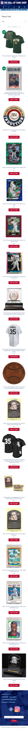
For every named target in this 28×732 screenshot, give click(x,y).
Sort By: (9, 26)
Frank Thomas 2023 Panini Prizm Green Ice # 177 (14, 168)
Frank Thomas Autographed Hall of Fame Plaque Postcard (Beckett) (14, 424)
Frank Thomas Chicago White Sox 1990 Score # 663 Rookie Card (14, 643)
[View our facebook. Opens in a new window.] (11, 709)
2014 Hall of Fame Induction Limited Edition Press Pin (14, 130)
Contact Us (6, 694)
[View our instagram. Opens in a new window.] (17, 709)
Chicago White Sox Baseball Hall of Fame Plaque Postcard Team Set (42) (14, 498)
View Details (14, 62)
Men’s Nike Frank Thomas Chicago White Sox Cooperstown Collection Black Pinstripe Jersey (14, 351)
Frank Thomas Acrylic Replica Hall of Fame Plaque (14, 680)
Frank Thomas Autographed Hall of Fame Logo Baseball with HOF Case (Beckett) (14, 313)
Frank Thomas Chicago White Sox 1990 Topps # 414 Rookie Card (14, 571)
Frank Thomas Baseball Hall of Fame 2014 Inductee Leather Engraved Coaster (14, 387)
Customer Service (8, 699)
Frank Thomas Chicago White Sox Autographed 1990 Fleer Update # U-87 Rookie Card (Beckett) (14, 93)
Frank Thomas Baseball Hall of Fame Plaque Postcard (14, 534)
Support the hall (8, 697)
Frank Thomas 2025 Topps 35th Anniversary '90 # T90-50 (14, 277)
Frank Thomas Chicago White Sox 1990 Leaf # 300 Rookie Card (14, 607)
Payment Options (8, 702)
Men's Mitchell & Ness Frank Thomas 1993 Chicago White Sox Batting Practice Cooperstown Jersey (14, 461)
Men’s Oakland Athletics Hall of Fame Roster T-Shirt (14, 56)
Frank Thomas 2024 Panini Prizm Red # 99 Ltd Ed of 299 (14, 241)
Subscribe (14, 720)
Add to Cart (14, 99)
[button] (14, 21)
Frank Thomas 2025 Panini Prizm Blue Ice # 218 (14, 204)
